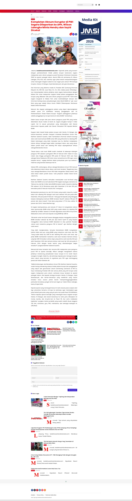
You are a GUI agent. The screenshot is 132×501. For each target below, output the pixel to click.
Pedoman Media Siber (51, 495)
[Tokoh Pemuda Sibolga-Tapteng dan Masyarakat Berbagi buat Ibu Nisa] (38, 333)
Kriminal (33, 458)
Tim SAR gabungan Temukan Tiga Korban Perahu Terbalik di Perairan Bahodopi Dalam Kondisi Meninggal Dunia (54, 333)
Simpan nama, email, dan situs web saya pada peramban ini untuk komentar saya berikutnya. (52, 386)
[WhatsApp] (76, 322)
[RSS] (45, 490)
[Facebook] (68, 322)
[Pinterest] (37, 490)
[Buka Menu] (99, 5)
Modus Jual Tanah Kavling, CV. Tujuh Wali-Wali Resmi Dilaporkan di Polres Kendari (92, 199)
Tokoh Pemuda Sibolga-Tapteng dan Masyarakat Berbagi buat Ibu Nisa (37, 341)
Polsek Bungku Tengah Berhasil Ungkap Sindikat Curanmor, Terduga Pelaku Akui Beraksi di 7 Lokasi (92, 189)
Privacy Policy (40, 495)
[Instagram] (42, 490)
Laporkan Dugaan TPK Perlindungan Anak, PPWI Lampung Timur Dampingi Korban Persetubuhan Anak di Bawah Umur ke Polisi (69, 329)
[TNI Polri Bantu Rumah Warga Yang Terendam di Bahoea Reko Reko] (38, 350)
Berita (33, 337)
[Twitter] (71, 322)
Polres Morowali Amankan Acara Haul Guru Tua (69, 346)
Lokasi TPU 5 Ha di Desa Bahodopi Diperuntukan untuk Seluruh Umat (92, 215)
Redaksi (33, 19)
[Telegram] (73, 322)
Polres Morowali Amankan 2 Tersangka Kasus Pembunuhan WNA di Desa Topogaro (91, 205)
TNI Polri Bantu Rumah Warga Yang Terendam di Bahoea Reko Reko (37, 358)
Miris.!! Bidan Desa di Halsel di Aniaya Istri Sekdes (91, 184)
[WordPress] (40, 490)
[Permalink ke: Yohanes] (32, 34)
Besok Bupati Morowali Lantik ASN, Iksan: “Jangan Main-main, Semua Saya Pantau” (92, 225)
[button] (92, 5)
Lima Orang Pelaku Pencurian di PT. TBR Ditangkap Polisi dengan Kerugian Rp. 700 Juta (54, 347)
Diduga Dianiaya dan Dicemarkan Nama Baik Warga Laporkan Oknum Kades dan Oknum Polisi (92, 210)
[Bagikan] (76, 34)
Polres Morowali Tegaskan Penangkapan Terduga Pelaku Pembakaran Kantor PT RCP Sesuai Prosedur (92, 220)
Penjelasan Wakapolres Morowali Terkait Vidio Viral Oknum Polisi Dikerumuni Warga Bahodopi (92, 194)
